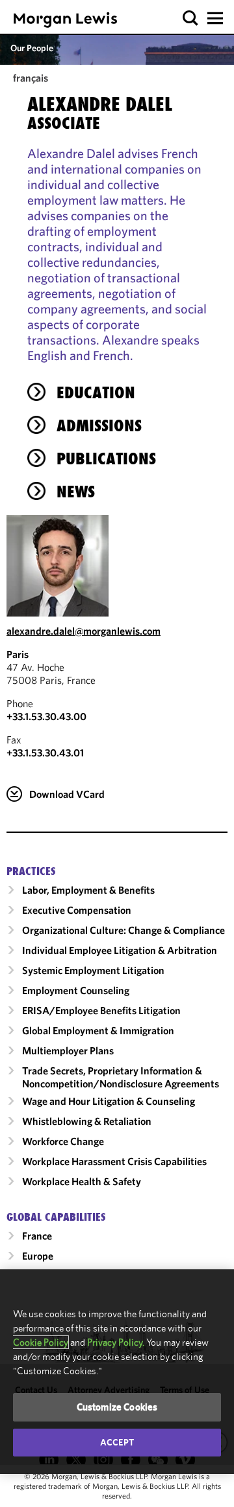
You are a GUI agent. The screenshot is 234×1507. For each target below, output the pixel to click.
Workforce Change (63, 1141)
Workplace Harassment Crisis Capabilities (114, 1161)
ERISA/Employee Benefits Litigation (101, 1010)
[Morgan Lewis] (65, 19)
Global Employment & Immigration (98, 1030)
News (76, 491)
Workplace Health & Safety (81, 1181)
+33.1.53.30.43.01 (45, 752)
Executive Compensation (76, 909)
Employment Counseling (75, 990)
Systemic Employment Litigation (93, 970)
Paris (17, 654)
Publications (106, 458)
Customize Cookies (117, 1407)
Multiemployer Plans (68, 1050)
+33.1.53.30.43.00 (46, 716)
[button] (191, 18)
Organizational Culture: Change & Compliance (123, 929)
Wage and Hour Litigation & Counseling (108, 1100)
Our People (31, 48)
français (30, 77)
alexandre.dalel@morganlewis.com (83, 630)
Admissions (99, 425)
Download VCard (67, 793)
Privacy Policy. (115, 1342)
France (37, 1235)
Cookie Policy (40, 1342)
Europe (37, 1255)
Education (96, 392)
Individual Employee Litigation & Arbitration (119, 950)
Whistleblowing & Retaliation (86, 1121)
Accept (117, 1442)
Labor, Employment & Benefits (88, 889)
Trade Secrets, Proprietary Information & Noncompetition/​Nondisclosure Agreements (120, 1077)
